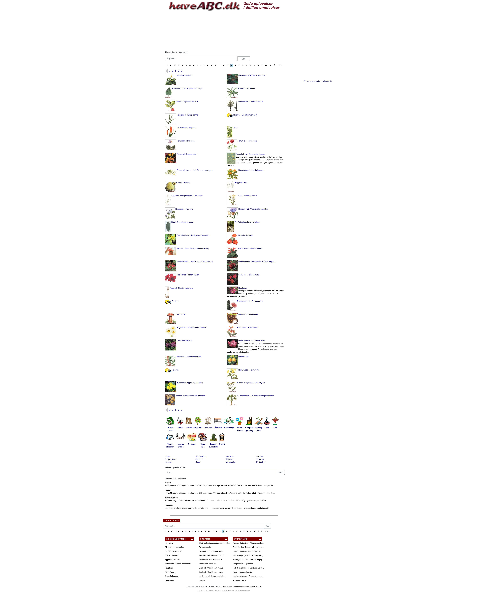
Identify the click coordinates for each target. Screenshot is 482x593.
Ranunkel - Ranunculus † (187, 154)
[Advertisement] (225, 30)
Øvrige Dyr (260, 462)
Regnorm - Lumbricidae (248, 314)
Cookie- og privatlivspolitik (251, 586)
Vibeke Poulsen (171, 497)
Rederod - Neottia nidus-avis (181, 288)
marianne (169, 505)
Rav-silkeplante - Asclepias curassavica (193, 235)
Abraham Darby (239, 580)
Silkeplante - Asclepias (174, 547)
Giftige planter (170, 459)
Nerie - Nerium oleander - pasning (246, 551)
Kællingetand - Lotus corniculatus (212, 576)
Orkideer (199, 459)
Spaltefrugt (169, 580)
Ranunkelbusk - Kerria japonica (251, 170)
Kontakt (235, 586)
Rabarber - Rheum (184, 75)
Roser (197, 462)
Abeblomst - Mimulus (207, 563)
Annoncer (227, 586)
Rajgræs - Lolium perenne (187, 114)
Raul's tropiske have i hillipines (247, 222)
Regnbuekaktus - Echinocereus (250, 301)
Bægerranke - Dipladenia (243, 563)
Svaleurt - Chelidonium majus (211, 572)
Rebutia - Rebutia (245, 235)
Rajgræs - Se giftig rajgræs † (245, 114)
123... (280, 65)
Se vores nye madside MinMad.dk (318, 81)
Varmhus (260, 456)
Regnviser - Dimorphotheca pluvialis (191, 327)
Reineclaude (243, 356)
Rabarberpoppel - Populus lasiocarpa (187, 88)
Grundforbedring (171, 576)
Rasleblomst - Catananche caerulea (253, 208)
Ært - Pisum (170, 572)
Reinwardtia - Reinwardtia (248, 369)
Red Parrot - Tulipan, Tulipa (188, 274)
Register (175, 301)
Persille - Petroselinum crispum (212, 555)
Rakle (235, 127)
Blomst (202, 580)
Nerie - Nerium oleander (242, 572)
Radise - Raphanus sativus (187, 101)
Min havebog (200, 456)
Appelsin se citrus (172, 559)
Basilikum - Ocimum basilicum (211, 551)
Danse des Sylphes (173, 551)
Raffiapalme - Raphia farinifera (250, 101)
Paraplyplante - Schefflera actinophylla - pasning (248, 559)
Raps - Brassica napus (247, 195)
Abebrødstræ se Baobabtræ (210, 559)
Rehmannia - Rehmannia (247, 327)
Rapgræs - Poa (241, 182)
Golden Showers (172, 555)
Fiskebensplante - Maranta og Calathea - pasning (248, 567)
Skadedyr (230, 456)
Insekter (168, 462)
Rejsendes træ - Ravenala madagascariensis (255, 395)
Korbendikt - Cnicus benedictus (178, 563)
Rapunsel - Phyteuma (184, 208)
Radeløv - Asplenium (246, 88)
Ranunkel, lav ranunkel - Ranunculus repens (195, 170)
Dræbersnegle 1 (205, 547)
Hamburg (169, 543)
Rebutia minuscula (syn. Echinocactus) (193, 248)
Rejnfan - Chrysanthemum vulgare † (190, 395)
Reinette (175, 369)
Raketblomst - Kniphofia (186, 127)
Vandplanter (230, 462)
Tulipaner (229, 459)
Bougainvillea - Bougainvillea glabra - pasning (248, 547)
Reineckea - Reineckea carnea (188, 356)
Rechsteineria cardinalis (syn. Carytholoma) (195, 261)
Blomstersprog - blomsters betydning (248, 555)
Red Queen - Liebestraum (248, 274)
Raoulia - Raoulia (183, 182)
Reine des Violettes (184, 340)
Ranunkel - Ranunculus (247, 140)
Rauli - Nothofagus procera (182, 222)
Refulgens (255, 292)
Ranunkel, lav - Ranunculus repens (255, 159)
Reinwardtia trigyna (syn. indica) (190, 382)
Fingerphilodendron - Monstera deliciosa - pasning (248, 543)
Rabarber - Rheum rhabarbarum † (252, 75)
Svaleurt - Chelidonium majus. (211, 567)
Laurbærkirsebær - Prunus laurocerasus (248, 576)
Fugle (167, 456)
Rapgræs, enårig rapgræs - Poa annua (187, 195)
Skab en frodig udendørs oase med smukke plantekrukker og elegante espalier (214, 543)
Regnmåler (181, 314)
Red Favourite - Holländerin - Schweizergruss (257, 261)
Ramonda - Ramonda (185, 140)
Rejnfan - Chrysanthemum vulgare (250, 382)
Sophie (168, 482)
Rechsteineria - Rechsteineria (250, 248)
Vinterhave (260, 459)
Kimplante (169, 567)
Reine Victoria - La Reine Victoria (255, 346)
